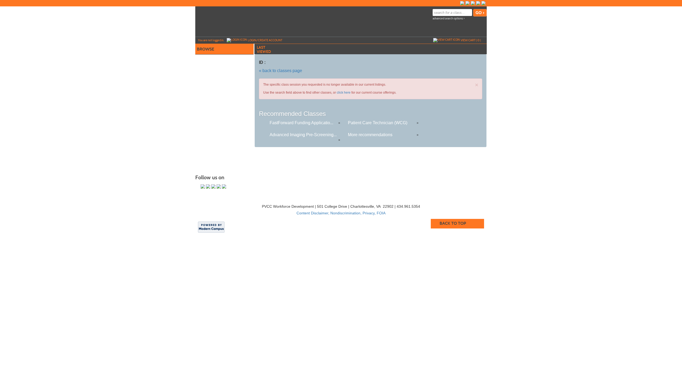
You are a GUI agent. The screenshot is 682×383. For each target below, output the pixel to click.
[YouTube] (473, 3)
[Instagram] (467, 3)
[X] (478, 3)
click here (344, 92)
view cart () (471, 40)
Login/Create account (265, 40)
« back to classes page (280, 70)
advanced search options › (449, 18)
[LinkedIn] (483, 3)
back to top (453, 223)
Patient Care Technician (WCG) (377, 122)
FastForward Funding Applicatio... (301, 122)
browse (205, 49)
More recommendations (370, 134)
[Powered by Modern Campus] (211, 227)
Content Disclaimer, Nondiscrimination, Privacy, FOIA (341, 213)
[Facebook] (462, 3)
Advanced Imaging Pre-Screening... (303, 134)
